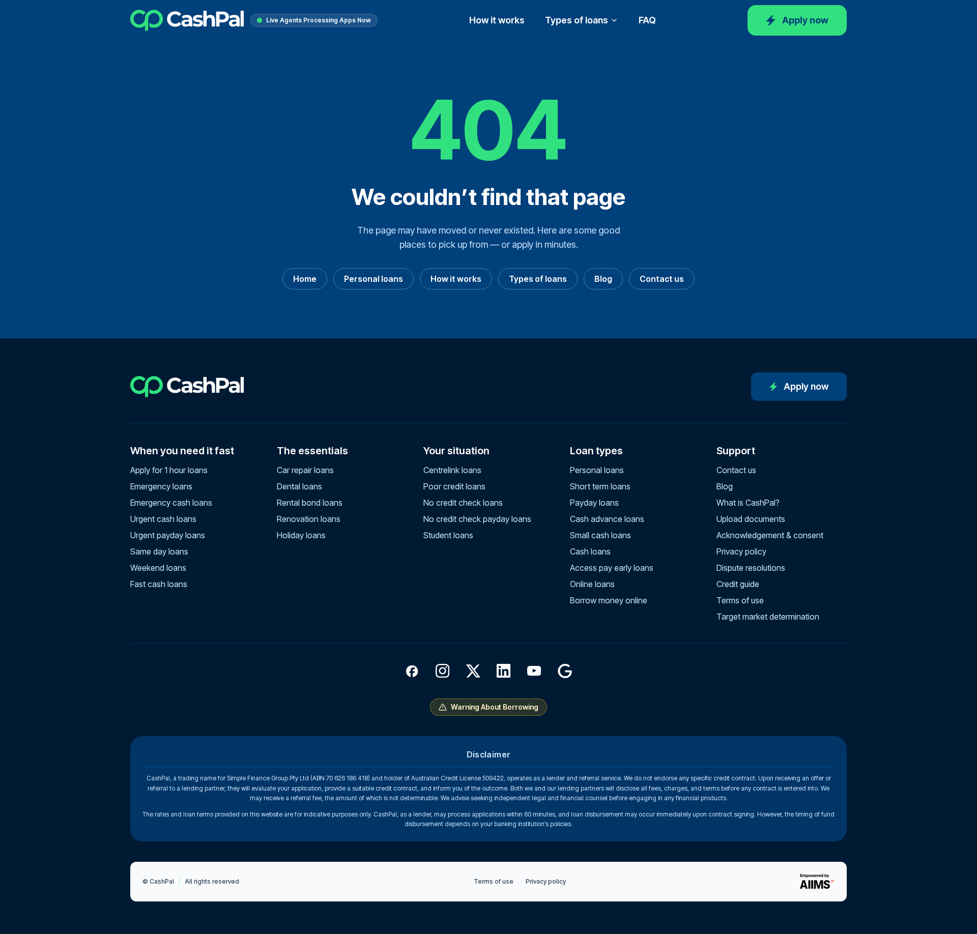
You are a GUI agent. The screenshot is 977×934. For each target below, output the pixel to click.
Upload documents (750, 519)
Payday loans (594, 503)
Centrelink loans (452, 470)
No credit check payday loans (477, 519)
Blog (603, 279)
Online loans (592, 584)
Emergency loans (161, 486)
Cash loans (590, 551)
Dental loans (299, 486)
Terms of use (740, 600)
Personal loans (373, 279)
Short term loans (600, 486)
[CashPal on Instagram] (443, 671)
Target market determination (767, 616)
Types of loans (576, 20)
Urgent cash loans (163, 519)
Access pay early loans (611, 568)
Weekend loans (158, 568)
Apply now (805, 20)
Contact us (662, 279)
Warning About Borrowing (494, 707)
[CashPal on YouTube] (534, 671)
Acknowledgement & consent (769, 535)
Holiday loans (301, 535)
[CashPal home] (187, 20)
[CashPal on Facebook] (412, 671)
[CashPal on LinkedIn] (504, 671)
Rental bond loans (309, 503)
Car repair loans (305, 470)
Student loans (448, 535)
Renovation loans (308, 519)
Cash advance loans (607, 519)
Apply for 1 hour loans (169, 470)
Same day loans (159, 551)
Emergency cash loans (171, 503)
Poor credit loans (454, 486)
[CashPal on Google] (565, 671)
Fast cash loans (158, 584)
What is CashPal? (748, 503)
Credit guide (737, 584)
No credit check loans (463, 503)
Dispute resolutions (750, 568)
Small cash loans (600, 535)
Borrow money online (608, 600)
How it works (497, 20)
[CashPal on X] (473, 671)
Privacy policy (741, 551)
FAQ (647, 20)
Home (305, 279)
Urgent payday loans (167, 535)
